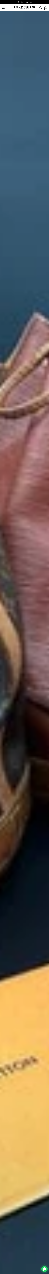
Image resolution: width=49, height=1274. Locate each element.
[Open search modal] (40, 7)
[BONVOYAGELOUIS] (24, 7)
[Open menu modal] (3, 7)
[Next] (42, 2)
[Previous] (6, 2)
